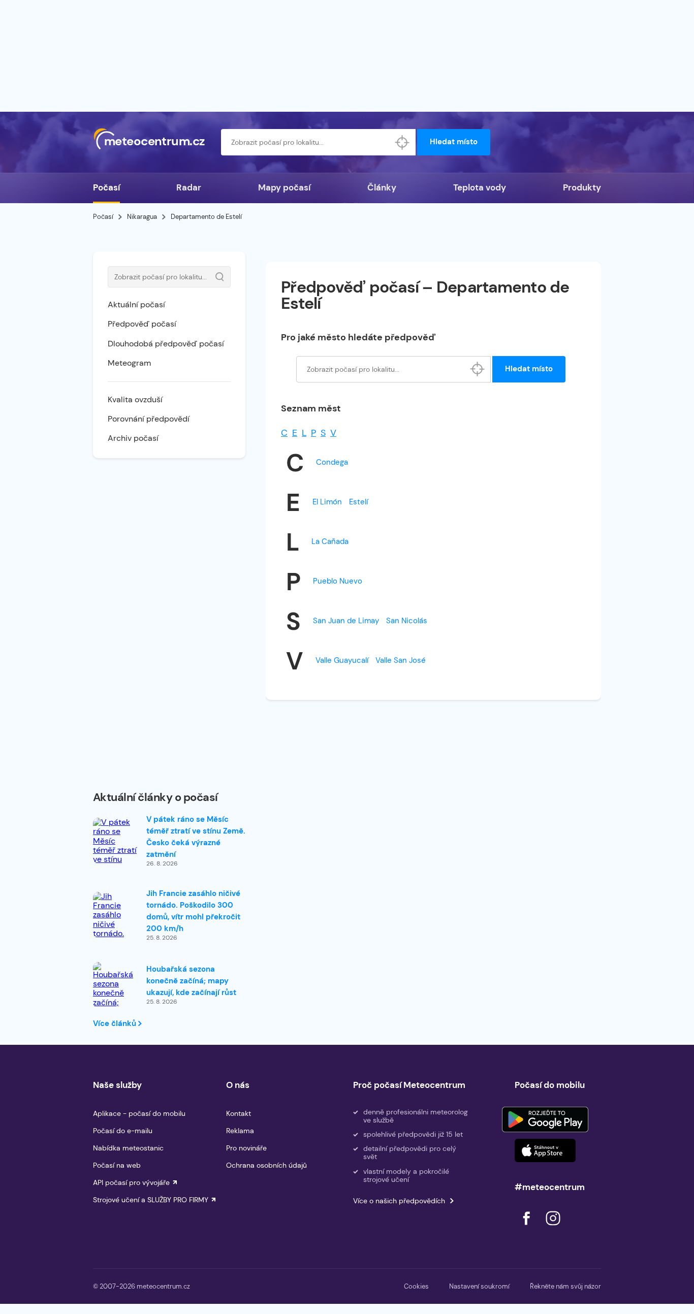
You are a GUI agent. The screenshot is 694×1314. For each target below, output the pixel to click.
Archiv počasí (133, 438)
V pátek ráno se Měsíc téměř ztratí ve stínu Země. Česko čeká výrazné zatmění (195, 836)
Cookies (416, 1286)
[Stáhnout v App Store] (545, 1150)
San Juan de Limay (346, 621)
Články (381, 187)
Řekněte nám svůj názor (565, 1286)
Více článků (115, 1023)
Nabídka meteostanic (128, 1147)
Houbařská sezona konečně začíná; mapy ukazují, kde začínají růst (191, 981)
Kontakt (238, 1113)
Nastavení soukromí (479, 1286)
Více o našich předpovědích (399, 1200)
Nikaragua (142, 216)
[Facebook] (527, 1228)
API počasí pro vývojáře (131, 1182)
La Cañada (330, 541)
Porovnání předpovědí (149, 418)
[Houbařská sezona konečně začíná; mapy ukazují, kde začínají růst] (116, 999)
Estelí (358, 502)
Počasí (106, 187)
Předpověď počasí (142, 323)
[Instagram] (552, 1228)
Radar (188, 187)
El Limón (327, 502)
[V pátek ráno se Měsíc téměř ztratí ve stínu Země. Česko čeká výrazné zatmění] (116, 860)
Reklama (240, 1130)
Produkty (582, 187)
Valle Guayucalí (342, 660)
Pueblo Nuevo (337, 581)
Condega (332, 462)
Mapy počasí (284, 187)
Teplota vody (479, 187)
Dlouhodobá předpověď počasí (166, 343)
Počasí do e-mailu (122, 1130)
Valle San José (400, 660)
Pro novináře (246, 1147)
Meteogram (129, 363)
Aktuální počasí (136, 304)
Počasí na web (117, 1165)
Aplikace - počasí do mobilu (139, 1113)
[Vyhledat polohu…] (402, 142)
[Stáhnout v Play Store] (545, 1119)
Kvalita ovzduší (135, 399)
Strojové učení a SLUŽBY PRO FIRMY (150, 1199)
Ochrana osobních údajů (266, 1165)
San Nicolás (406, 621)
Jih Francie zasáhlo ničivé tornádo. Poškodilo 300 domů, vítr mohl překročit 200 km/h (193, 911)
